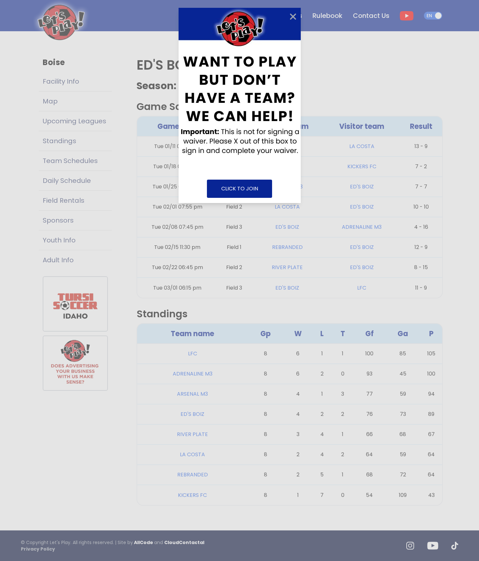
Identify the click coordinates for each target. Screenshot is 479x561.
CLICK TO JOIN (239, 188)
